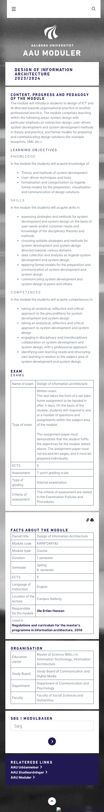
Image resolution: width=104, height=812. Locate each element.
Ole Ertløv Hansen (50, 611)
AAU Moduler (23, 777)
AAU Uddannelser (27, 767)
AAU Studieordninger (29, 772)
